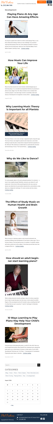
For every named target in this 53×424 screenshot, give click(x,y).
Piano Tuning (9, 375)
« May (12, 405)
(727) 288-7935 (7, 5)
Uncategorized (30, 375)
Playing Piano (18, 375)
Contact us (41, 2)
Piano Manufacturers (33, 373)
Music (11, 373)
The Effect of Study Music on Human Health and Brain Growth (22, 204)
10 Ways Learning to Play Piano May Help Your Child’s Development (22, 320)
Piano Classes (22, 373)
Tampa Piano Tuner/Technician (26, 3)
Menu (49, 2)
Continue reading (25, 48)
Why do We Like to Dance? (23, 158)
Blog (7, 373)
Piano (15, 373)
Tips (24, 375)
